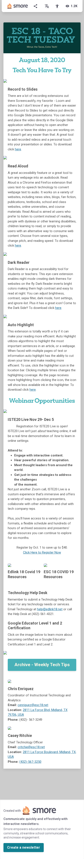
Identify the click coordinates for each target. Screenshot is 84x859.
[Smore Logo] (17, 6)
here (18, 149)
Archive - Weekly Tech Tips (42, 664)
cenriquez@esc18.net (33, 705)
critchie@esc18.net (31, 747)
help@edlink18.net (49, 609)
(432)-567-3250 (30, 762)
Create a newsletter (23, 847)
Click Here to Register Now (42, 552)
